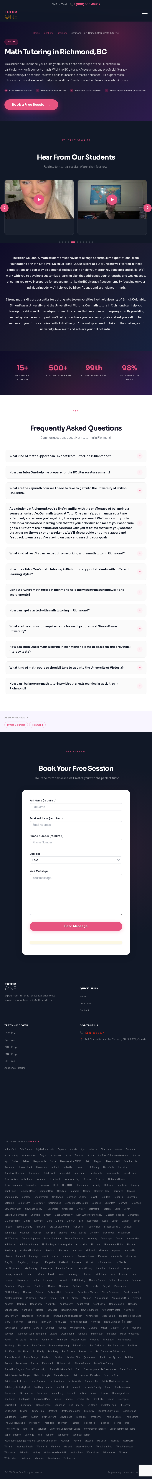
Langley (127, 1268)
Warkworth (128, 1440)
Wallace (115, 1440)
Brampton (41, 1179)
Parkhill (8, 1339)
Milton (53, 1297)
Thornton (63, 1422)
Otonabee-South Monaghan (31, 1333)
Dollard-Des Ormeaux (15, 1214)
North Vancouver (79, 1321)
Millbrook (31, 1297)
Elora (50, 1220)
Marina (52, 1286)
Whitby (36, 1452)
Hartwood (64, 1250)
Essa (105, 1220)
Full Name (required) (43, 800)
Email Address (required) (46, 818)
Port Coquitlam (116, 1345)
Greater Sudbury (52, 1238)
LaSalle (41, 1274)
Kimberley (131, 1256)
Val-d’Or (50, 1434)
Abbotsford (10, 1149)
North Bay (46, 1321)
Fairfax (136, 1220)
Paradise (112, 1333)
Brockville (31, 1184)
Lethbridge (100, 1274)
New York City (11, 1315)
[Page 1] (59, 242)
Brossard (45, 1184)
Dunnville (36, 1214)
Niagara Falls (109, 1315)
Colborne (9, 1202)
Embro (60, 1220)
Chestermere (41, 1196)
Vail (40, 1434)
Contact (84, 1010)
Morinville (51, 1303)
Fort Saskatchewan (59, 1226)
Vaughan (65, 1440)
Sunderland (10, 1416)
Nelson (40, 1309)
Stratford (52, 1410)
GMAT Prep (10, 1054)
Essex (115, 1220)
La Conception (105, 1262)
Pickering (95, 1339)
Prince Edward (12, 1357)
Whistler (24, 1452)
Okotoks (93, 1327)
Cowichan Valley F (34, 1208)
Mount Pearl (83, 1303)
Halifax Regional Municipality (57, 1244)
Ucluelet (42, 1428)
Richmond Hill (64, 1363)
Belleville (68, 1167)
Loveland (62, 1280)
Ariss (68, 1155)
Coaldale (105, 1196)
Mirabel (76, 1297)
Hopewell (117, 1250)
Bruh (56, 1184)
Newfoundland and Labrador (67, 1315)
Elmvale (38, 1220)
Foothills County (24, 1226)
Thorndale (48, 1422)
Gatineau (25, 1232)
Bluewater (34, 1173)
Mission (87, 1297)
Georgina (50, 1232)
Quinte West (90, 1357)
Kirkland (63, 1262)
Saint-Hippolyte (42, 1375)
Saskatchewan (122, 1387)
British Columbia (16, 724)
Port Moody (38, 1351)
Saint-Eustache (128, 1369)
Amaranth (131, 1149)
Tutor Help (28, 1428)
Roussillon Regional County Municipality (25, 1369)
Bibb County (93, 1167)
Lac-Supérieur (12, 1268)
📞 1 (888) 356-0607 (85, 4)
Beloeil (80, 1167)
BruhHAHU (68, 1184)
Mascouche (120, 1286)
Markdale (64, 1286)
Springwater (26, 1404)
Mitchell (137, 1297)
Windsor (26, 1458)
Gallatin (128, 1226)
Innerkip (33, 1256)
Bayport (98, 1161)
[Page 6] (77, 242)
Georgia (37, 1232)
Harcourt (131, 1244)
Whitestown (109, 1452)
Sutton (35, 1416)
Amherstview (29, 1155)
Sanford (76, 1387)
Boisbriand (49, 1173)
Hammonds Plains (114, 1244)
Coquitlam (110, 1202)
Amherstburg (11, 1155)
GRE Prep (9, 1060)
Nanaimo (133, 1303)
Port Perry (53, 1351)
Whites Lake (93, 1452)
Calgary (135, 1184)
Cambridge (10, 1190)
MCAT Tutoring (12, 1291)
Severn (105, 1393)
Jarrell (56, 1256)
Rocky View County (103, 1363)
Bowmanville (113, 1173)
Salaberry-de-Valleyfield (17, 1387)
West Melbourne (84, 1446)
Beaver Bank (26, 1167)
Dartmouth (94, 1208)
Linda (133, 1274)
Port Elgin (9, 1351)
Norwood (96, 1321)
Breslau (87, 1179)
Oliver (104, 1327)
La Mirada (121, 1262)
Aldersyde (106, 1149)
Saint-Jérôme (111, 1375)
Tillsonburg (89, 1422)
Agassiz (62, 1149)
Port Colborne (97, 1345)
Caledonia (122, 1184)
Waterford (42, 1446)
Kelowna (103, 1256)
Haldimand (10, 1244)
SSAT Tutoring (76, 1404)
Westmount (10, 1452)
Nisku (7, 1321)
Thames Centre (113, 1416)
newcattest (43, 1315)
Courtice (136, 1202)
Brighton (100, 1179)
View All (34, 1141)
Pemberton (48, 1339)
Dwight (48, 1214)
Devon (127, 1208)
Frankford (78, 1226)
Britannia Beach (116, 1179)
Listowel (9, 1280)
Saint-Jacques (62, 1375)
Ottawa (53, 1333)
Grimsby (93, 1238)
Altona (119, 1149)
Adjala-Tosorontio (45, 1149)
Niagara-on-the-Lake (130, 1315)
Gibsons (63, 1232)
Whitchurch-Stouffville (56, 1452)
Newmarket (92, 1315)
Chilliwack (57, 1196)
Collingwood (55, 1202)
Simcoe (69, 1398)
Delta (117, 1208)
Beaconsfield (113, 1161)
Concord (96, 1202)
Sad (78, 1369)
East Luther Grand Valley (89, 1214)
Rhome (35, 1363)
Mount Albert (66, 1303)
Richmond (62, 32)
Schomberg (57, 1393)
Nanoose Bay (11, 1309)
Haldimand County (29, 1244)
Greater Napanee (31, 1238)
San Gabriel (62, 1387)
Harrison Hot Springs (31, 1250)
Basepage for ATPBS (71, 1161)
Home (36, 32)
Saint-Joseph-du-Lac (15, 1381)
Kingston (37, 1262)
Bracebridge (129, 1173)
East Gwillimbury (64, 1214)
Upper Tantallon (13, 1434)
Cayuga (131, 1190)
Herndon (77, 1250)
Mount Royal (99, 1303)
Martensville (92, 1286)
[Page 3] (65, 242)
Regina (8, 1363)
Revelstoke (22, 1363)
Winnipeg (40, 1458)
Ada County (26, 1149)
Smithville (98, 1398)
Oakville (38, 1327)
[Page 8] (83, 242)
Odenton (50, 1327)
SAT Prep (9, 1040)
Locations (48, 32)
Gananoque (10, 1232)
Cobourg (118, 1196)
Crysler (81, 1208)
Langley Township (14, 1274)
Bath (88, 1161)
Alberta (93, 1149)
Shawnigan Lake (120, 1393)
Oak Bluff (26, 1327)
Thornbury (34, 1422)
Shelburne (10, 1398)
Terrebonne (96, 1416)
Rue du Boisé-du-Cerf (61, 1369)
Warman (9, 1446)
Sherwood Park (42, 1398)
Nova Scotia (10, 1327)
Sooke (111, 1398)
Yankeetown (70, 1458)
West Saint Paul (104, 1446)
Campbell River (28, 1190)
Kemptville (117, 1256)
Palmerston (97, 1333)
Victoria (89, 1440)
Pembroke (62, 1339)
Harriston (50, 1250)
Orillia (126, 1327)
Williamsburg (11, 1458)
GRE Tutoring (11, 1238)
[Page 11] (92, 242)
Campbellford (46, 1190)
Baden (15, 1161)
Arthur (91, 1155)
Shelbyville (25, 1398)
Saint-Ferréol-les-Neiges (17, 1375)
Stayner (24, 1410)
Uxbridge (30, 1434)
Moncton (9, 1303)
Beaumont (10, 1167)
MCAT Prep (10, 1046)
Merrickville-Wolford (88, 1291)
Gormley (94, 1232)
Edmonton (133, 1214)
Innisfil (45, 1256)
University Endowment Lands (65, 1428)
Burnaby (96, 1184)
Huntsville (130, 1250)
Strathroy (89, 1410)
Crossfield (68, 1208)
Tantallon (81, 1416)
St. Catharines (108, 1404)
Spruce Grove (43, 1404)
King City (9, 1262)
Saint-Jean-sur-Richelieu (86, 1375)
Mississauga (102, 1297)
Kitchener (77, 1262)
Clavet (94, 1196)
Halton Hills (82, 1244)
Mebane (39, 1291)
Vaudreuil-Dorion (81, 1434)
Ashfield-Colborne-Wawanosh (114, 1155)
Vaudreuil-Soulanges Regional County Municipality (30, 1440)
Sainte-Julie (91, 1381)
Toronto (117, 1422)
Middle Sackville (131, 1291)
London (36, 1280)
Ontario (115, 1327)
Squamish (60, 1404)
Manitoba (136, 1280)
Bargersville (40, 1161)
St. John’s (125, 1404)
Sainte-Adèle (75, 1381)
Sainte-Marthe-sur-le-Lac (115, 1381)
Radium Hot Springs (110, 1357)
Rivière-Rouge (82, 1363)
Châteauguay (11, 1196)
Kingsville (50, 1262)
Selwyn (94, 1393)
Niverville (19, 1321)
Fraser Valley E (112, 1226)
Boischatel (64, 1173)
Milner (42, 1297)
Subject (35, 853)
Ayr (6, 1161)
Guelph (120, 1238)
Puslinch (47, 1357)
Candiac (61, 1190)
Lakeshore (47, 1268)
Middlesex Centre (13, 1297)
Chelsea (26, 1196)
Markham (77, 1286)
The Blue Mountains (14, 1422)
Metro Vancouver (111, 1291)
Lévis (113, 1274)
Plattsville (23, 1345)
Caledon (108, 1184)
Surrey (24, 1416)
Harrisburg (10, 1250)
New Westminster (111, 1309)
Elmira (27, 1220)
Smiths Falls (83, 1398)
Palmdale (83, 1333)
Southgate (123, 1398)
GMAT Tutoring (79, 1232)
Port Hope (23, 1351)
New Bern (52, 1309)
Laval (51, 1274)
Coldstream (24, 1202)
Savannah (42, 1393)
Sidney (57, 1398)
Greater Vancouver (75, 1238)
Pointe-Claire (80, 1345)
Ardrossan (56, 1155)
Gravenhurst (124, 1232)
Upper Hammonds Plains (122, 1428)
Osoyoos (9, 1333)
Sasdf (108, 1387)
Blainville (122, 1167)
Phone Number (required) (46, 836)
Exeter (125, 1220)
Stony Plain (38, 1410)
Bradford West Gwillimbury (18, 1179)
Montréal (22, 1303)
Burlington (82, 1184)
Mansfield (9, 1286)
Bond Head (80, 1173)
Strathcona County (71, 1410)
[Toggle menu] (145, 15)
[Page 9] (86, 242)
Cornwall (124, 1202)
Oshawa (136, 1327)
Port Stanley (68, 1351)
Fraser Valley (94, 1226)
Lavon (61, 1274)
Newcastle (28, 1315)
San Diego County (43, 1387)
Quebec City (73, 1357)
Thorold (75, 1422)
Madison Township (118, 1280)
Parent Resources (129, 1333)
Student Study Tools (108, 1410)
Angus (43, 1155)
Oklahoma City (78, 1327)
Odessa (62, 1327)
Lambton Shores (65, 1268)
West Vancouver (124, 1446)
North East (60, 1321)
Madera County (97, 1280)
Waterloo (55, 1446)
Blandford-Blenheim (15, 1173)
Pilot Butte (108, 1339)
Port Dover (133, 1345)
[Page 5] (73, 242)
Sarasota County (93, 1387)
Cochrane (132, 1196)
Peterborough (78, 1339)
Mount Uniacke (117, 1303)
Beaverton (41, 1167)
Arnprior (79, 1155)
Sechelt (71, 1393)
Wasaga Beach (25, 1446)
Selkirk (82, 1393)
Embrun (71, 1220)
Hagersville (133, 1238)
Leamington (74, 1274)
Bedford (55, 1167)
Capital (87, 1190)
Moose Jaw (36, 1303)
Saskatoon (10, 1393)
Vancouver (63, 1434)
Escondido (93, 1220)
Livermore (22, 1280)
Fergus (8, 1226)
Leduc (87, 1274)
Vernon (77, 1440)
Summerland (129, 1410)
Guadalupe (107, 1238)
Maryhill (107, 1286)
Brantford (55, 1179)
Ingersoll (21, 1256)
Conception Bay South (76, 1202)
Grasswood (109, 1232)
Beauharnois (130, 1161)
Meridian (69, 1291)
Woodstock (54, 1458)
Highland (90, 1250)
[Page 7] (80, 242)
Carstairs (118, 1190)
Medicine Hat (54, 1291)
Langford (114, 1268)
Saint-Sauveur (38, 1381)
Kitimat (90, 1262)
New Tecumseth (89, 1309)
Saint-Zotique (57, 1381)
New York (128, 1309)
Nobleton (32, 1321)
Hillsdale (103, 1250)
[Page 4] (68, 242)
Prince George (31, 1357)
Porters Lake (85, 1351)
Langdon (101, 1268)
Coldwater (39, 1202)
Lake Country (31, 1268)
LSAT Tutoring (78, 1280)
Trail (127, 1422)
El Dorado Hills (12, 1220)
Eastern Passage (115, 1214)
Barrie (53, 1161)
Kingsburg (23, 1262)
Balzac (26, 1161)
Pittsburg (9, 1345)
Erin (81, 1220)
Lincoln (123, 1274)
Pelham (34, 1339)
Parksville (21, 1339)
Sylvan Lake (66, 1416)
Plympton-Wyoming (59, 1345)
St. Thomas (10, 1410)
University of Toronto (95, 1428)
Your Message (39, 871)
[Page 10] (89, 242)
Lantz (30, 1274)
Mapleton (40, 1286)
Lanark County (85, 1268)
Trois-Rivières (12, 1428)
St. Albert (92, 1404)
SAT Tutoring (26, 1393)
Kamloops (68, 1256)
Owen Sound (67, 1333)
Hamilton (96, 1244)
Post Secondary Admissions (110, 1351)
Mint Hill (64, 1297)
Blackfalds (109, 1167)
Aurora (136, 1155)
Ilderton (8, 1256)
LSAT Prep (10, 1033)
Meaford (27, 1291)
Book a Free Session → (31, 105)
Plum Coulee (38, 1345)
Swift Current (49, 1416)
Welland (68, 1446)
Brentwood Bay (72, 1179)
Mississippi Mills (120, 1297)
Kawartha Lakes (86, 1256)
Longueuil (48, 1280)
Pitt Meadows (124, 1339)
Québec (59, 1357)
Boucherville (96, 1173)
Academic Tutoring (15, 1067)
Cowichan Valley (13, 1208)
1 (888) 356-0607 (94, 1032)
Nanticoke (27, 1309)
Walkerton (102, 1440)
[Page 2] (62, 242)
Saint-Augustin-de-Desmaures (100, 1369)
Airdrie (74, 1149)
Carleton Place (102, 1190)
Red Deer (129, 1357)
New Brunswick (69, 1309)
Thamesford (131, 1416)
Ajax (83, 1149)
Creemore (53, 1208)
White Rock (77, 1452)
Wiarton (123, 1452)
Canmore (75, 1190)
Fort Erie (40, 1226)
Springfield (10, 1404)
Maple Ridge (25, 1286)
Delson (107, 1208)
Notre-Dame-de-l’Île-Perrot (118, 1321)
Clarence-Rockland (77, 1196)
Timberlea (104, 1422)
